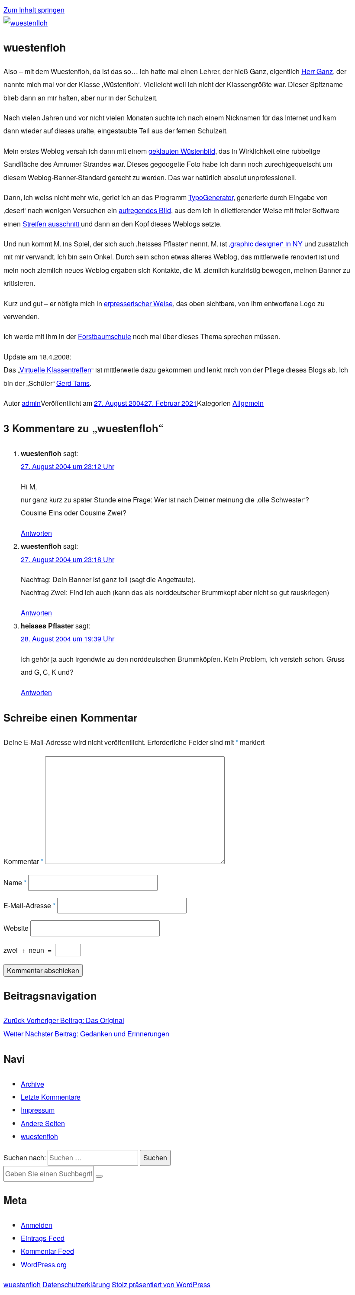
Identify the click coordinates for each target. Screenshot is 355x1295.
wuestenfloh (39, 1136)
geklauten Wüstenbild (181, 151)
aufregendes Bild (145, 210)
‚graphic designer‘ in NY (266, 244)
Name (14, 882)
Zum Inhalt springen (34, 10)
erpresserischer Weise (138, 303)
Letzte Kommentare (51, 1097)
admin (31, 403)
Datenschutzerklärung (76, 1284)
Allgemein (248, 403)
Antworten (36, 533)
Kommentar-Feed (47, 1251)
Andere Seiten (43, 1123)
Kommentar (23, 861)
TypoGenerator (210, 197)
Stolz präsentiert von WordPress (161, 1284)
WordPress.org (44, 1264)
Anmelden (36, 1225)
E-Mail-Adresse (29, 905)
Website (16, 928)
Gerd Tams (73, 383)
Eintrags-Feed (43, 1238)
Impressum (38, 1110)
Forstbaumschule (104, 336)
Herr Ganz (317, 71)
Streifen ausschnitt (52, 224)
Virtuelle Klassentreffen (55, 370)
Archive (32, 1084)
